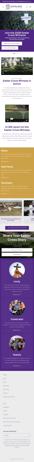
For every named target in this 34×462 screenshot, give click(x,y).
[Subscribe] (29, 435)
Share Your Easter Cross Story (11, 422)
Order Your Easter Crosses (12, 43)
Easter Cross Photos (9, 397)
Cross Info (6, 389)
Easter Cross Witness (19, 459)
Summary (6, 414)
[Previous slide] (11, 53)
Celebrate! (6, 407)
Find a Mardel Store (10, 48)
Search (5, 375)
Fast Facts (6, 386)
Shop (4, 378)
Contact (5, 393)
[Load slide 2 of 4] (16, 53)
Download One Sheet (9, 418)
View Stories (17, 254)
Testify (5, 411)
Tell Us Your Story (17, 250)
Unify (4, 403)
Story (4, 382)
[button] (3, 7)
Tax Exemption (7, 425)
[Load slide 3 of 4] (18, 53)
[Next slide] (22, 53)
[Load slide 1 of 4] (14, 53)
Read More (4, 161)
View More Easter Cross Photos (17, 228)
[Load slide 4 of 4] (20, 53)
